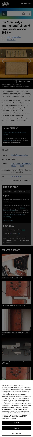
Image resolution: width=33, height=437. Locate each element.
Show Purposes (16, 433)
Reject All (16, 428)
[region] (16, 408)
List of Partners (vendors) (9, 418)
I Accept (16, 423)
